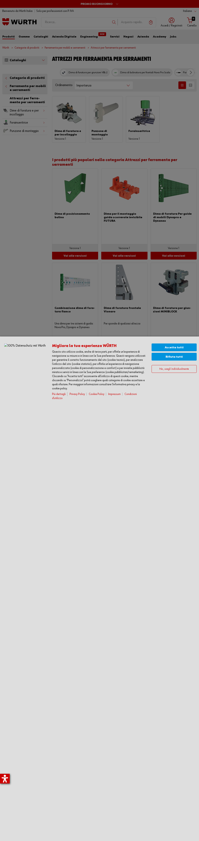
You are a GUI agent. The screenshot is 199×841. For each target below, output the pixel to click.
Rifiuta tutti (174, 356)
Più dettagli (59, 394)
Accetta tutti (174, 347)
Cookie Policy (96, 394)
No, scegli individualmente (174, 369)
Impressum (114, 394)
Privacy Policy (77, 394)
